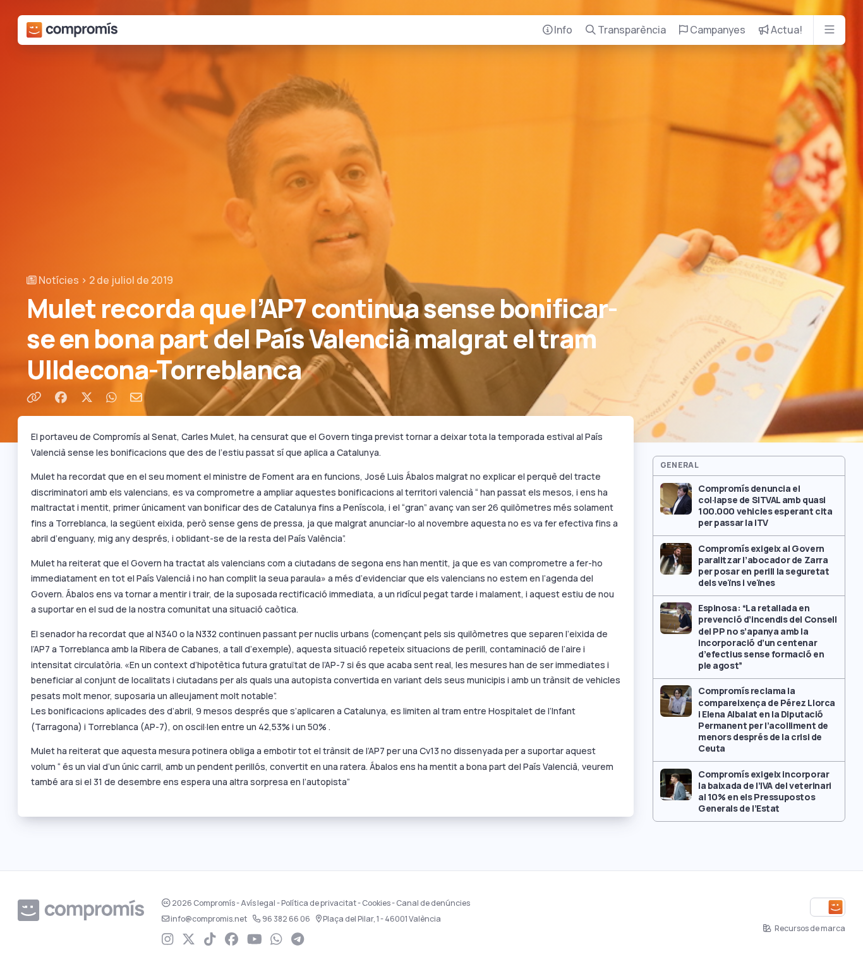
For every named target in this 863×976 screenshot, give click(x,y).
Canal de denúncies (433, 903)
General (679, 465)
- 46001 (382, 919)
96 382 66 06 (286, 919)
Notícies (58, 280)
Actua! (785, 30)
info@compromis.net (209, 919)
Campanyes (716, 30)
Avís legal (258, 903)
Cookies (376, 903)
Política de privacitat (318, 903)
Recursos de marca (809, 929)
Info (562, 30)
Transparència (631, 30)
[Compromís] (72, 30)
